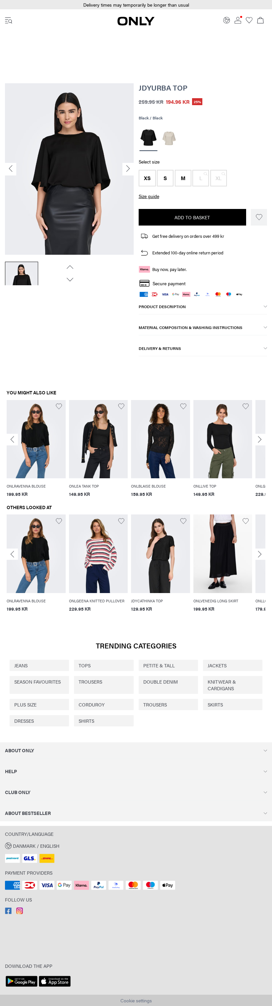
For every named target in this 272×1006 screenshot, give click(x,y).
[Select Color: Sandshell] (169, 138)
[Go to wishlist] (249, 21)
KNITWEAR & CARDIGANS (222, 685)
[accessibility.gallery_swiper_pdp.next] (69, 279)
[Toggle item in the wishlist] (259, 217)
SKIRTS (215, 704)
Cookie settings (136, 1000)
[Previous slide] (12, 439)
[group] (36, 452)
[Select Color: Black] (148, 138)
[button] (136, 4)
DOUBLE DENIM (160, 681)
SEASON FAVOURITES (37, 681)
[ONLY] (136, 23)
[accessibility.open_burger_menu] (8, 21)
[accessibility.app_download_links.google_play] (21, 986)
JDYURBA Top (163, 87)
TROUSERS (90, 681)
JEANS (21, 665)
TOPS (85, 665)
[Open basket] (260, 21)
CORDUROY (91, 704)
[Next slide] (259, 439)
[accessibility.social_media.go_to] (8, 912)
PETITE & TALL (159, 665)
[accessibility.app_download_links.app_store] (54, 986)
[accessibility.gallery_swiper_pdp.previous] (69, 267)
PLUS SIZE (25, 704)
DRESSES (24, 720)
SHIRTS (86, 720)
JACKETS (217, 665)
